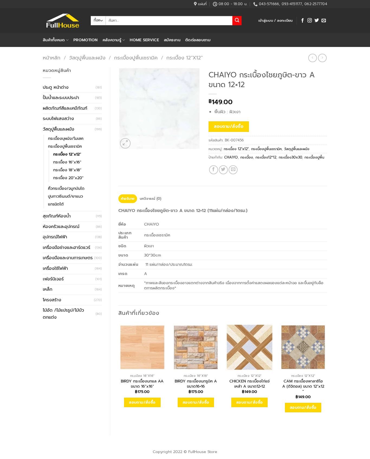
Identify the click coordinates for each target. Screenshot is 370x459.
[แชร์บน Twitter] (223, 169)
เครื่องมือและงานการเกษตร (68, 258)
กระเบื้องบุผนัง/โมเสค (65, 138)
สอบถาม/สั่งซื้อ (229, 126)
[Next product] (312, 58)
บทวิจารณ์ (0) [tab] (150, 198)
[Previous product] (322, 58)
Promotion (85, 40)
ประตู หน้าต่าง (56, 87)
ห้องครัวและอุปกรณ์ (61, 226)
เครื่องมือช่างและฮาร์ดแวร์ (66, 247)
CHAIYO (231, 157)
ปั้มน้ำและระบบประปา (61, 97)
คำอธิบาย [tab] (128, 198)
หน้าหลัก (51, 58)
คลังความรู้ (112, 40)
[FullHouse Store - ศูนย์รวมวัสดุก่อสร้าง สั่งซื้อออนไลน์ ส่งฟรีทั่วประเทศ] (63, 20)
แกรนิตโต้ (56, 204)
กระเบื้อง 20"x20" (68, 178)
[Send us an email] (324, 20)
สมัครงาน (172, 40)
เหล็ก (47, 289)
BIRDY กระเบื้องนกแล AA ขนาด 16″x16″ (142, 384)
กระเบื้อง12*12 (265, 157)
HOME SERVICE (144, 40)
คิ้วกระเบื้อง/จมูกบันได (66, 188)
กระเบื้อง (246, 157)
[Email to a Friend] (233, 169)
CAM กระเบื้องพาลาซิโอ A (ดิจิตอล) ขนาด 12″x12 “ (303, 386)
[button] (275, 20)
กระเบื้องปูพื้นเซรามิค (136, 58)
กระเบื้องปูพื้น (314, 157)
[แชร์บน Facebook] (213, 169)
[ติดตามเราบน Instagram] (309, 20)
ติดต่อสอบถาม (197, 40)
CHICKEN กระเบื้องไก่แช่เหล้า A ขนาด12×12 (249, 384)
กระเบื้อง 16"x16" (67, 162)
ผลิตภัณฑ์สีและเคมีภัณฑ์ (65, 108)
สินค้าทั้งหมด (54, 40)
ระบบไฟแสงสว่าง (58, 118)
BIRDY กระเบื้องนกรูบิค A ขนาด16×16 (196, 384)
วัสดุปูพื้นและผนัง (87, 58)
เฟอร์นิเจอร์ (53, 279)
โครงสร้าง (52, 300)
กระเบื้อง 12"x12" (184, 58)
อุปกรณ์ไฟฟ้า (55, 237)
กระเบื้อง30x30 (290, 157)
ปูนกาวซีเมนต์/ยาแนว (65, 196)
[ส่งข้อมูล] (237, 20)
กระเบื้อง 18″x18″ (67, 170)
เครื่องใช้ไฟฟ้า (55, 268)
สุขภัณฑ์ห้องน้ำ (57, 216)
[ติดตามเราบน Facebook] (302, 20)
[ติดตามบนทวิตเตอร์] (316, 20)
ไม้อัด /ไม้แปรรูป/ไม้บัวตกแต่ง (63, 314)
